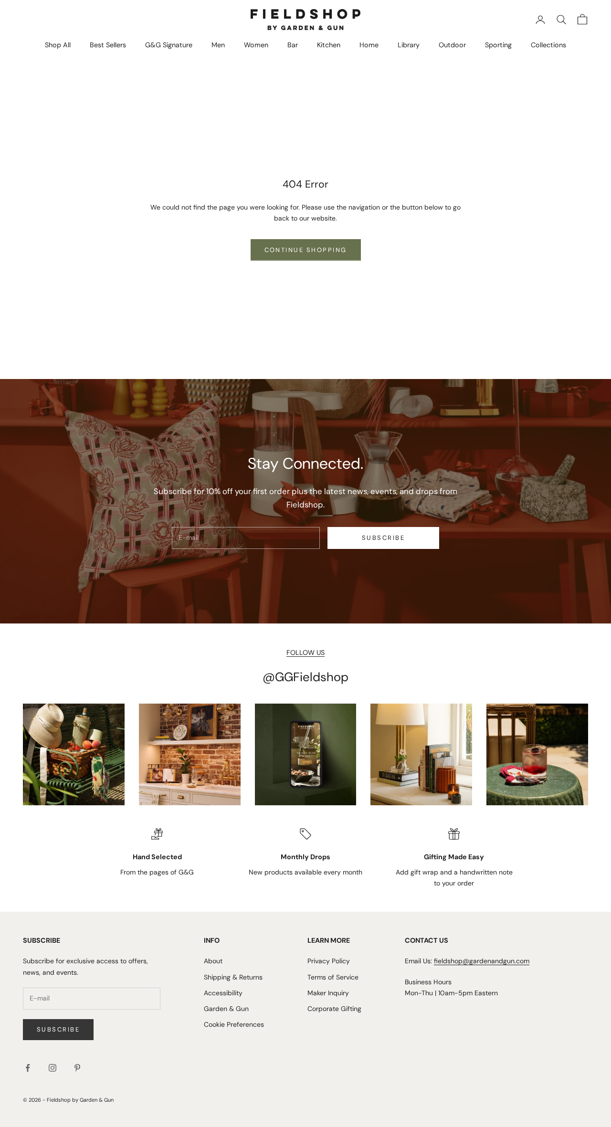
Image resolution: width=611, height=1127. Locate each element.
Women (256, 45)
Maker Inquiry (328, 993)
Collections (548, 45)
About (213, 961)
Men (218, 45)
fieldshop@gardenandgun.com (481, 961)
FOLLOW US (305, 652)
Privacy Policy (328, 961)
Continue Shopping (305, 250)
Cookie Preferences (234, 1024)
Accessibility (223, 993)
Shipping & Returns (233, 977)
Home (369, 45)
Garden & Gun (226, 1008)
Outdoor (452, 45)
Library (409, 45)
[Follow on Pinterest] (77, 1068)
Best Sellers (108, 45)
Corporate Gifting (334, 1008)
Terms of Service (332, 977)
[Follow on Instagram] (52, 1068)
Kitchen (328, 45)
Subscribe (383, 538)
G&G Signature (168, 45)
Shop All (58, 45)
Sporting (498, 45)
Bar (292, 45)
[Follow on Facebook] (27, 1068)
